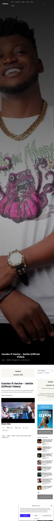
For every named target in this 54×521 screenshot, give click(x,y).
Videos (3, 360)
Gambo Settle (5, 437)
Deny (36, 515)
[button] (51, 505)
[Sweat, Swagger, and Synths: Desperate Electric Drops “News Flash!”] (39, 455)
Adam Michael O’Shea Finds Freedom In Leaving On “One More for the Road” (47, 480)
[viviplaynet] (5, 3)
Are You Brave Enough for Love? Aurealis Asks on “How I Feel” (47, 461)
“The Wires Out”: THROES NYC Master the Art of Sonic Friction (47, 448)
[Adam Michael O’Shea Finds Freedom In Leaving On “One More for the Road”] (39, 481)
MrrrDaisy (47, 443)
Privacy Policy (36, 518)
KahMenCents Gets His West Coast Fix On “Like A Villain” (46, 467)
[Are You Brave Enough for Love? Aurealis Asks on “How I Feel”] (39, 462)
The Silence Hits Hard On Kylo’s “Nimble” (47, 487)
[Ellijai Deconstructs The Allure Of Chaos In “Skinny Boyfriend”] (39, 474)
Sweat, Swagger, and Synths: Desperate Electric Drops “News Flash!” (47, 455)
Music (43, 443)
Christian (47, 450)
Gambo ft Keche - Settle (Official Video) (21, 435)
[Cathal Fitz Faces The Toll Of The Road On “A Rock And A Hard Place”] (39, 441)
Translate (47, 372)
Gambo (8, 435)
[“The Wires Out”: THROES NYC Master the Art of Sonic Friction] (39, 448)
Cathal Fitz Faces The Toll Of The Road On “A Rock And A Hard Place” (47, 441)
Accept (25, 515)
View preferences (47, 515)
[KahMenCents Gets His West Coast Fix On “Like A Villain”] (39, 468)
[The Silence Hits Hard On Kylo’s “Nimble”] (39, 488)
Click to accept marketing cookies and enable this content (18, 410)
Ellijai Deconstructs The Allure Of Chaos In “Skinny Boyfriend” (47, 473)
